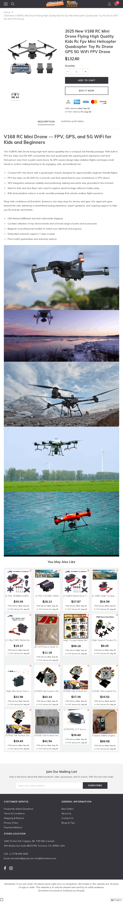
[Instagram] (11, 868)
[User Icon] (109, 4)
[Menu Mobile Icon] (6, 4)
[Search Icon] (12, 4)
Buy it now (86, 90)
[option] (32, 57)
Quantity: (70, 65)
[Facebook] (5, 868)
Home (7, 12)
